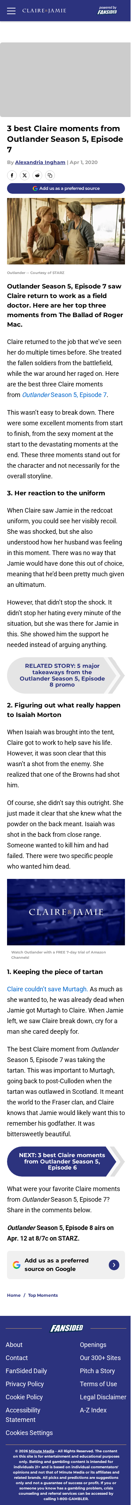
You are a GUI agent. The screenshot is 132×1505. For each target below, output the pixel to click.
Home (14, 1295)
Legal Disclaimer (103, 1397)
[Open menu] (11, 10)
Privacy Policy (25, 1384)
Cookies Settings (29, 1432)
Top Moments (43, 1295)
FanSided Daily (26, 1371)
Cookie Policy (24, 1397)
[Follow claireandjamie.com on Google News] (114, 1265)
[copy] (50, 175)
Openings (93, 1344)
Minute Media (41, 1451)
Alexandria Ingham (40, 162)
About (14, 1344)
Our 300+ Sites (100, 1357)
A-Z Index (93, 1410)
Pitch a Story (97, 1371)
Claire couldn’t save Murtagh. (47, 989)
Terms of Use (98, 1384)
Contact (17, 1357)
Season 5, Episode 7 (64, 394)
